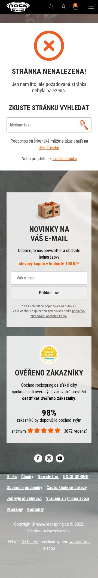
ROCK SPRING (75, 476)
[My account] (83, 124)
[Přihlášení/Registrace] (63, 7)
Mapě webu (49, 147)
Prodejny (15, 509)
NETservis (30, 541)
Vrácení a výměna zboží (67, 498)
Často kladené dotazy (67, 487)
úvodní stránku (65, 158)
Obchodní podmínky (24, 487)
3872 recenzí (75, 431)
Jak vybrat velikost (24, 498)
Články (27, 476)
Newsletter (48, 476)
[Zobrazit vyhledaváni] (51, 6)
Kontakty (35, 509)
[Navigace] (91, 7)
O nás (12, 476)
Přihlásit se (49, 292)
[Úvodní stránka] (18, 7)
